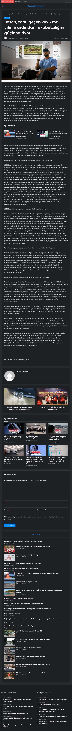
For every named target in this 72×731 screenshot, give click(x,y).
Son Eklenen (36, 534)
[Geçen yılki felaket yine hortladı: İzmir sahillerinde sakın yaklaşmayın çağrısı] (9, 592)
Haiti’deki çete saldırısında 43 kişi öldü (29, 631)
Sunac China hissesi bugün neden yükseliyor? (19, 626)
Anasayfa (8, 14)
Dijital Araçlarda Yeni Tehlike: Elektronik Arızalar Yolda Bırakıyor (25, 133)
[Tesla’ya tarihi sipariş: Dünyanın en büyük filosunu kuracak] (14, 450)
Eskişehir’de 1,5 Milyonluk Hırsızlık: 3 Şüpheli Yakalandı (22, 563)
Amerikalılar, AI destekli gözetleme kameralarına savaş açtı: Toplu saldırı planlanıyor (35, 460)
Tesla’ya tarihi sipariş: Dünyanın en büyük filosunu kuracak (13, 459)
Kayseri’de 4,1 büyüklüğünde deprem (26, 1)
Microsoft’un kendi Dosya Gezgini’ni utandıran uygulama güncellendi (57, 459)
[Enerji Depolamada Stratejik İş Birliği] (36, 428)
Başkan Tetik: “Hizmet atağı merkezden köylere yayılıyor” (23, 604)
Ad (5, 503)
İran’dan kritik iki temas (12, 614)
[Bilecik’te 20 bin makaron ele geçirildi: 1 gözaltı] (9, 675)
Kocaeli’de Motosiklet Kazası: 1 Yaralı (28, 648)
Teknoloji (14, 14)
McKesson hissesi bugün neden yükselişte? (19, 598)
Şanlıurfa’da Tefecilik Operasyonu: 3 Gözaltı (31, 656)
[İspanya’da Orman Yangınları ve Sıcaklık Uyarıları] (9, 642)
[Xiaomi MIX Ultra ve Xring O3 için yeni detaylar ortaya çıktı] (14, 428)
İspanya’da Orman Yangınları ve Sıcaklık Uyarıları (33, 639)
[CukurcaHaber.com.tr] (36, 6)
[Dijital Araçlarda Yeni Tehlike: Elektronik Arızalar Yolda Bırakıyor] (9, 133)
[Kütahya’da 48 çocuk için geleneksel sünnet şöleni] (9, 549)
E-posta (7, 510)
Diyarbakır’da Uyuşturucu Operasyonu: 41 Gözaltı (21, 568)
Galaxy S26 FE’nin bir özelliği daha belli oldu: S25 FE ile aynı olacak (58, 133)
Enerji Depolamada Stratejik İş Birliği (32, 437)
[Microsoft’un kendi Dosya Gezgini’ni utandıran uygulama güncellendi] (58, 450)
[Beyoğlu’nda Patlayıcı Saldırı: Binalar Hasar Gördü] (9, 667)
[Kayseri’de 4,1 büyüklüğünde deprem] (9, 557)
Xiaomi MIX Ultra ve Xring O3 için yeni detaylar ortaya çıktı (13, 438)
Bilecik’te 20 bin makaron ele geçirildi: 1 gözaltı (32, 673)
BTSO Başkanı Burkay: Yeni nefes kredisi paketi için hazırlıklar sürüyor (27, 609)
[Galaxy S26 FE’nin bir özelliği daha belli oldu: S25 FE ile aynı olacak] (42, 133)
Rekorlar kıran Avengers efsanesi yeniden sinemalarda (23, 541)
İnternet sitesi (41, 510)
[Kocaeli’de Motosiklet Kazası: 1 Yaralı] (9, 650)
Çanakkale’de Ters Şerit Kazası (26, 582)
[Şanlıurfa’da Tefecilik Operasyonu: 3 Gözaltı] (9, 658)
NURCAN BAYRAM (13, 38)
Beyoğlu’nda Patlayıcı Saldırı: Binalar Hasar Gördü (33, 664)
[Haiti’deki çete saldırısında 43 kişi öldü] (9, 633)
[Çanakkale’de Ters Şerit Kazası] (9, 584)
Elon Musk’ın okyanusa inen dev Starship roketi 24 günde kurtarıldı (57, 438)
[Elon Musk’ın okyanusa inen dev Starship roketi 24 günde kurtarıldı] (58, 428)
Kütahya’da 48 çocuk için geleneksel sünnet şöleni (33, 546)
